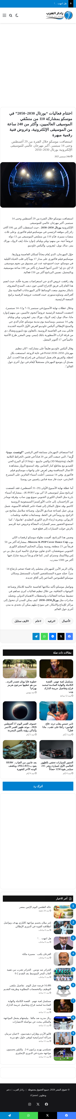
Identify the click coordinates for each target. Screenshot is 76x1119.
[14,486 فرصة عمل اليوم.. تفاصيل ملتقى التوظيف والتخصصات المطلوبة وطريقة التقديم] (63, 990)
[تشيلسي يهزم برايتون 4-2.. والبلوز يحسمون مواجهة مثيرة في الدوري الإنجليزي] (63, 1054)
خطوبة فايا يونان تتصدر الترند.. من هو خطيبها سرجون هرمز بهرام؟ (21, 685)
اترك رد (38, 786)
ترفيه (51, 621)
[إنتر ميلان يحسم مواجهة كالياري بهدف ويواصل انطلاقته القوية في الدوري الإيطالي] (63, 927)
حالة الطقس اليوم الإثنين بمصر (35, 907)
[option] (38, 185)
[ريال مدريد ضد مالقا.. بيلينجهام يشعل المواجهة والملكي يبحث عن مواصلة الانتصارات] (63, 1022)
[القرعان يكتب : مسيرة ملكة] (63, 958)
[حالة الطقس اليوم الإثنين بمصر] (63, 911)
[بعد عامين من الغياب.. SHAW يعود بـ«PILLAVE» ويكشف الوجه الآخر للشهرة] (20, 749)
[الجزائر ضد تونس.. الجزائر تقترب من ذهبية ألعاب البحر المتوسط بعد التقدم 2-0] (63, 974)
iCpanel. (34, 1095)
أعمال (65, 621)
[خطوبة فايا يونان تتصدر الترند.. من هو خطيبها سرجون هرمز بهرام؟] (20, 668)
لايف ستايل (20, 621)
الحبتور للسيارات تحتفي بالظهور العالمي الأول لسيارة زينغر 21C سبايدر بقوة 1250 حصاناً (57, 766)
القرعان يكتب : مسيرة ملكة (36, 954)
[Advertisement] (38, 64)
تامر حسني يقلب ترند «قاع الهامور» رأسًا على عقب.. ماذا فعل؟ (57, 727)
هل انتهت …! (60, 3)
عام (37, 621)
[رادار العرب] (59, 15)
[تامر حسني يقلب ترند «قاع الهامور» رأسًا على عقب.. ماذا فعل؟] (56, 710)
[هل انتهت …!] (63, 943)
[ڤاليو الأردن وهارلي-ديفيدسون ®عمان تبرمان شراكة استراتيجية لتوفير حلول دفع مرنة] (63, 1038)
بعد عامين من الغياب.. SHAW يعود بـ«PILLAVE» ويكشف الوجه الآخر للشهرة (21, 766)
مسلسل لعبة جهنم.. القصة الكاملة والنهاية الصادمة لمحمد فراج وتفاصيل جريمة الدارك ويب (28, 1005)
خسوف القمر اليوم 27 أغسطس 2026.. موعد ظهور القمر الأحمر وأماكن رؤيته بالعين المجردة (20, 727)
